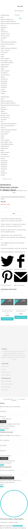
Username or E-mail (6, 475)
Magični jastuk (5, 64)
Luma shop (16, 399)
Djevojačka (4, 81)
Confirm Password (5, 455)
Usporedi (6, 207)
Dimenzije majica (5, 386)
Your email (3, 445)
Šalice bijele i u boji (6, 60)
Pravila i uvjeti (5, 366)
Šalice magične (5, 58)
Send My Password (7, 477)
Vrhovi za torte (5, 75)
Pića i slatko (4, 52)
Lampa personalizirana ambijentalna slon (21, 310)
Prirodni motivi (5, 36)
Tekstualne (4, 31)
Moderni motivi (5, 33)
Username (3, 411)
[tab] (14, 213)
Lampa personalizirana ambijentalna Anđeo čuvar (7, 311)
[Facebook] (1, 393)
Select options (7, 318)
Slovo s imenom (5, 50)
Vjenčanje (4, 87)
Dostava (3, 369)
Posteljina (4, 91)
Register (4, 458)
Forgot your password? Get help (10, 424)
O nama (14, 359)
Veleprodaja (4, 389)
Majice (2, 68)
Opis (13, 213)
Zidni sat (3, 25)
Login (3, 421)
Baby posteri (4, 66)
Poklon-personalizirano (8, 44)
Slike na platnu (5, 71)
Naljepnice (4, 27)
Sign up (2, 430)
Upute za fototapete (6, 384)
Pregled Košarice (18, 526)
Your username (4, 440)
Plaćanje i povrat (5, 372)
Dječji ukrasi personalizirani (9, 48)
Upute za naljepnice (6, 381)
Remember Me (6, 419)
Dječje (2, 29)
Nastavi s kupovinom (6, 526)
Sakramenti (4, 79)
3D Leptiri (4, 38)
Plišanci (3, 46)
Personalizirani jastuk (7, 62)
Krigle (2, 54)
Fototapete (4, 73)
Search (19, 179)
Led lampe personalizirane (9, 42)
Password (3, 416)
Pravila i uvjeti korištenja (7, 426)
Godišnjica (4, 85)
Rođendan (4, 83)
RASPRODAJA (5, 15)
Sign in (2, 465)
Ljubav (3, 89)
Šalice (2, 56)
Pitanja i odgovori (6, 375)
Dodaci (3, 93)
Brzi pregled (9, 301)
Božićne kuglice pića (7, 19)
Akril (2, 40)
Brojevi (3, 77)
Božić (2, 17)
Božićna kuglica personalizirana (10, 23)
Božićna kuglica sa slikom (8, 21)
